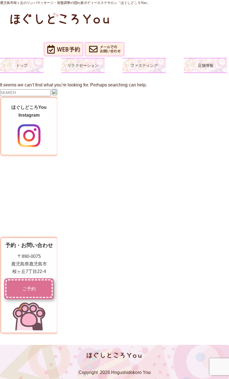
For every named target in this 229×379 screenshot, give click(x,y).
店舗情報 (205, 65)
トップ (22, 65)
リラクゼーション (83, 65)
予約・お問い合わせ (29, 245)
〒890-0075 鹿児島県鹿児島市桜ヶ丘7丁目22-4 (29, 264)
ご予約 (29, 288)
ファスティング (144, 65)
